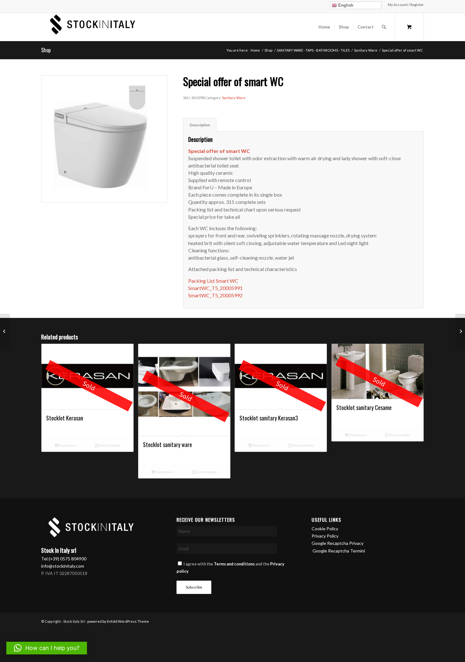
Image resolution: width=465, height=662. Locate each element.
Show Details (109, 445)
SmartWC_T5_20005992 (215, 295)
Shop (46, 50)
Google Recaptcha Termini (339, 550)
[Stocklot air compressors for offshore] (5, 331)
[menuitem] (404, 4)
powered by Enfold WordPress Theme (118, 621)
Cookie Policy (325, 528)
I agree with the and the (230, 567)
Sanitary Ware (233, 98)
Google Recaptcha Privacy (337, 543)
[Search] (384, 27)
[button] (46, 648)
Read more (68, 445)
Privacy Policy (325, 536)
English (345, 5)
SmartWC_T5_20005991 (215, 288)
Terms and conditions (234, 563)
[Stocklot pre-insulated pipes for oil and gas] (460, 331)
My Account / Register (406, 5)
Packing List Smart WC (213, 281)
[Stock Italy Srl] (90, 27)
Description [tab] (200, 125)
